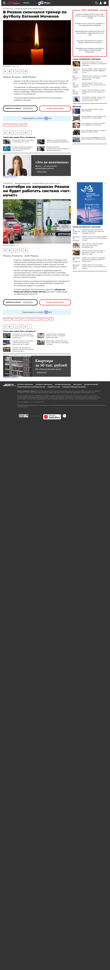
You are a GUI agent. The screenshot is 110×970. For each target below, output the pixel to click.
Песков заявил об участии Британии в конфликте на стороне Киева (93, 117)
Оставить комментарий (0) (55, 108)
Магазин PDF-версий (91, 384)
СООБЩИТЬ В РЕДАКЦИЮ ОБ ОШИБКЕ (74, 387)
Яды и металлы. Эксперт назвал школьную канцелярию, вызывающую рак (92, 245)
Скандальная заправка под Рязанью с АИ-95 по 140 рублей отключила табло (22, 349)
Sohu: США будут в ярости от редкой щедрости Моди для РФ (93, 131)
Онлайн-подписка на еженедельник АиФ (31, 387)
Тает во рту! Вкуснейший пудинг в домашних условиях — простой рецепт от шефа (93, 252)
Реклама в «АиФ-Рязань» (44, 384)
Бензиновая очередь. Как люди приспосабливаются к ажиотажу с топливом (57, 342)
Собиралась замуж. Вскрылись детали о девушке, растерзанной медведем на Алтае (93, 231)
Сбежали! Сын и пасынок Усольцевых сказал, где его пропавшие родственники (94, 77)
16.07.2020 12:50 (8, 9)
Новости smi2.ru (10, 177)
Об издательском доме (63, 384)
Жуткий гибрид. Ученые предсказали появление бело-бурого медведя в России (94, 70)
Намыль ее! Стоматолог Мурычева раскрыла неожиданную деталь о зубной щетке (93, 259)
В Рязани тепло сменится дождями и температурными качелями (90, 24)
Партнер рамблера (36, 416)
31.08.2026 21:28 (8, 183)
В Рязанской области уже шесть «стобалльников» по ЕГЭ (23, 141)
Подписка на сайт (54, 387)
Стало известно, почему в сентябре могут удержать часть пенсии (93, 124)
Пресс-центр (77, 384)
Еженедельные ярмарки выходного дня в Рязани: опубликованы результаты (90, 50)
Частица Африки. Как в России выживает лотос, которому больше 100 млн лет (93, 84)
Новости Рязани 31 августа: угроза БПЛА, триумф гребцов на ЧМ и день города (90, 16)
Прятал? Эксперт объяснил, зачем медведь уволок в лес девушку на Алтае (93, 91)
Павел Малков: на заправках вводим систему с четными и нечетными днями (55, 335)
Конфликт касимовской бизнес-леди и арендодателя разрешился (57, 141)
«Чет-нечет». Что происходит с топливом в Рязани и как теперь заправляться (23, 335)
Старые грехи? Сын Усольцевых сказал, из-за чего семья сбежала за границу (94, 266)
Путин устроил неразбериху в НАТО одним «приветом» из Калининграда (93, 138)
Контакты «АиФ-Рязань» (25, 384)
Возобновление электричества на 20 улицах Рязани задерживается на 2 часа (90, 33)
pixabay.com (15, 66)
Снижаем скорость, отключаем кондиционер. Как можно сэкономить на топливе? (22, 342)
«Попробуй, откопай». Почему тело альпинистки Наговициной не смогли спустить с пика (94, 98)
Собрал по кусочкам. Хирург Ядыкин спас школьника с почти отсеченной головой (94, 238)
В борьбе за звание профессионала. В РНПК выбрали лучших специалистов (57, 148)
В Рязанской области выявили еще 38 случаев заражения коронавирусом (22, 148)
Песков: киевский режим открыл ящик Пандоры (92, 110)
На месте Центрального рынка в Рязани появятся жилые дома (90, 41)
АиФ (17, 245)
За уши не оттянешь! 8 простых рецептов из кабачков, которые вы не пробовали (94, 63)
